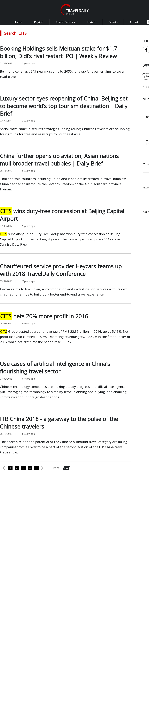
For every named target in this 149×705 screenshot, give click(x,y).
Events (113, 22)
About (134, 22)
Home (18, 22)
